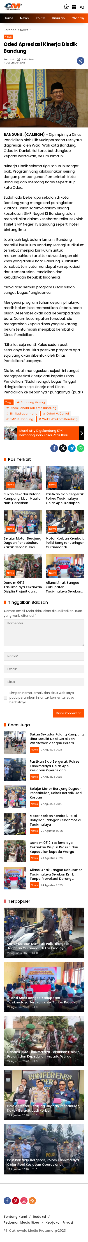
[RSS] (32, 1200)
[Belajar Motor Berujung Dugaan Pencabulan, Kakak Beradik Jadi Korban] (23, 522)
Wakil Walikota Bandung (60, 419)
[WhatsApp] (80, 448)
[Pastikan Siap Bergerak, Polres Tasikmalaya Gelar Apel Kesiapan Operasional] (65, 478)
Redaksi (9, 59)
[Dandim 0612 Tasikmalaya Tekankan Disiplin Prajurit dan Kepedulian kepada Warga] (23, 566)
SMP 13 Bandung (21, 419)
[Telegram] (72, 448)
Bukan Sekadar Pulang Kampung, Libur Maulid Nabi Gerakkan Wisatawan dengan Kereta (22, 498)
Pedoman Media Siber (21, 1222)
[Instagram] (24, 1200)
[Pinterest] (15, 1200)
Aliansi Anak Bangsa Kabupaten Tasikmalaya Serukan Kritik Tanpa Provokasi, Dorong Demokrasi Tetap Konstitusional (64, 587)
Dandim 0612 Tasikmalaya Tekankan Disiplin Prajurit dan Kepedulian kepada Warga (23, 587)
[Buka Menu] (74, 6)
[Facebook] (54, 448)
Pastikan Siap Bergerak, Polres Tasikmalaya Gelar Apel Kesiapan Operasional (65, 498)
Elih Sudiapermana (23, 413)
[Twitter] (63, 448)
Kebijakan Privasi (59, 1222)
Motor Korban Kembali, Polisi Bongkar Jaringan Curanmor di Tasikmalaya (65, 543)
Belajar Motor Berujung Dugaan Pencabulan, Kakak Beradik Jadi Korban (22, 543)
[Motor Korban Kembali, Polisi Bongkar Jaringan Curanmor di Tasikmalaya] (65, 522)
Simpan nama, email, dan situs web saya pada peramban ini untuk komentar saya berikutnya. (41, 697)
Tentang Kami (15, 1216)
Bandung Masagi (33, 402)
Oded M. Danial (57, 413)
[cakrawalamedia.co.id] (31, 6)
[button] (66, 6)
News (8, 37)
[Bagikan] (80, 61)
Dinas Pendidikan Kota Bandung (33, 408)
